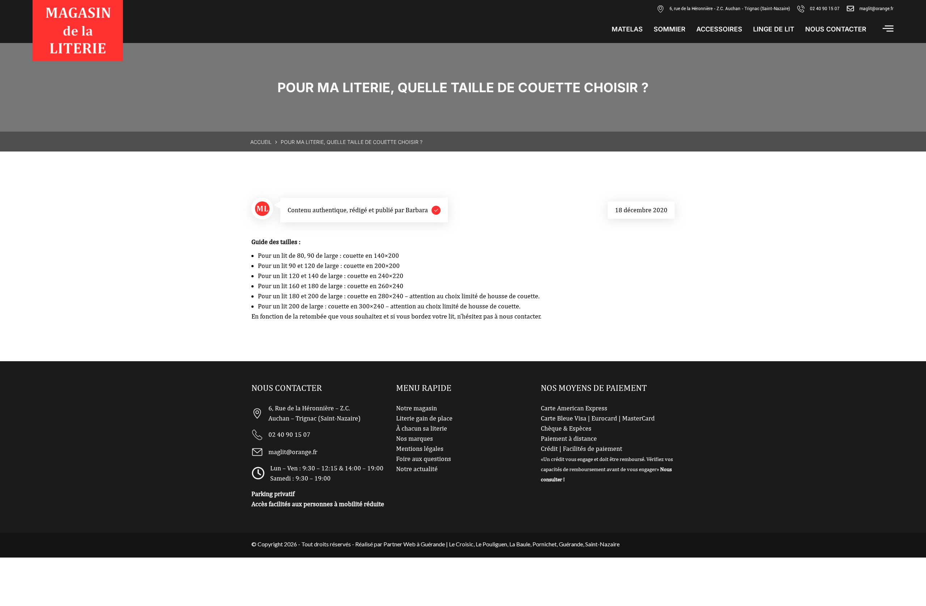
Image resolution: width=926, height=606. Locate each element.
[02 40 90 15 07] (800, 8)
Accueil (261, 142)
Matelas (627, 29)
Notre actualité (417, 469)
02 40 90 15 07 (825, 8)
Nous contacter (835, 29)
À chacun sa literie (421, 428)
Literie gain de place (424, 418)
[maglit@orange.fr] (850, 8)
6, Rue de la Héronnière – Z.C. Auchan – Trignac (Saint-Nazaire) (314, 413)
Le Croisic (461, 544)
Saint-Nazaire (602, 544)
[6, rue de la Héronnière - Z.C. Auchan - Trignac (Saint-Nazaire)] (660, 8)
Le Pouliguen (491, 544)
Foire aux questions (423, 458)
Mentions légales (419, 448)
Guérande (571, 544)
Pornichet (544, 544)
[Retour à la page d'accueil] (78, 30)
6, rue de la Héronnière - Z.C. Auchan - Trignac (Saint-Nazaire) (730, 8)
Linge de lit (773, 29)
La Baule (519, 544)
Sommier (669, 29)
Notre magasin (416, 408)
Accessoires (719, 29)
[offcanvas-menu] (888, 28)
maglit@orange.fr (876, 8)
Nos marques (414, 438)
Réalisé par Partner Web (385, 544)
